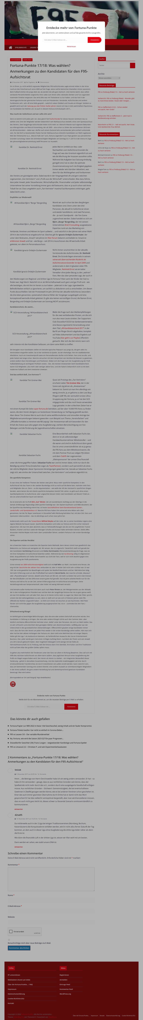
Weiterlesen (71, 46)
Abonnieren (94, 40)
